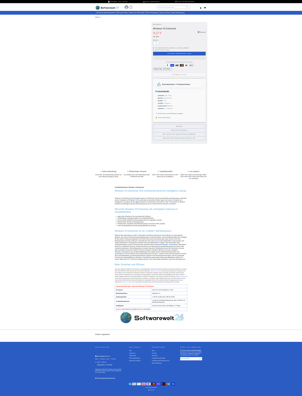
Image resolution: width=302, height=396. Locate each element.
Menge (156, 40)
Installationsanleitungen (158, 358)
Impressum (132, 353)
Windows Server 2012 (181, 276)
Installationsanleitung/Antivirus (160, 360)
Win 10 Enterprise (172, 202)
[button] (179, 58)
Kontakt (179, 126)
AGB (176, 48)
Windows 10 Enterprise (156, 270)
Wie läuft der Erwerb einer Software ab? (179, 138)
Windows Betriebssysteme (106, 13)
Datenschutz (132, 355)
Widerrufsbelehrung (161, 50)
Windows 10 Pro (134, 200)
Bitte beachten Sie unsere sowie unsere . (171, 49)
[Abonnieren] (200, 359)
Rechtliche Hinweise (179, 130)
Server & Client (165, 13)
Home (97, 17)
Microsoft (157, 24)
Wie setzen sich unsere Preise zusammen (179, 134)
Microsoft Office (122, 13)
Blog (153, 350)
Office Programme (152, 13)
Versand (154, 353)
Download (154, 355)
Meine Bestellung (178, 13)
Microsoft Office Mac (137, 13)
